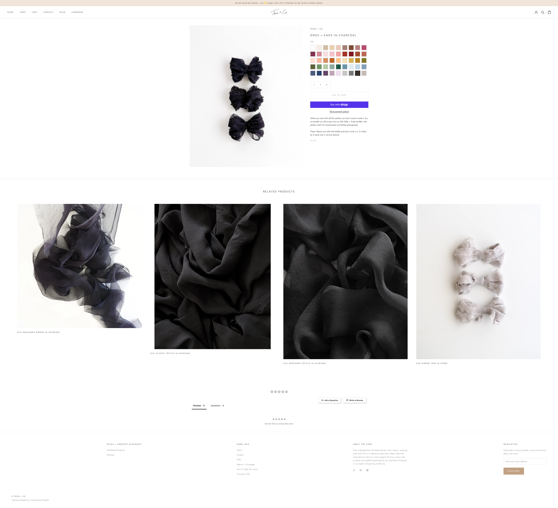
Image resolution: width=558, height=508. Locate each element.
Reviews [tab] (197, 405)
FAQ (239, 459)
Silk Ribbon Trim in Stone (432, 363)
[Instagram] (361, 470)
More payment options (339, 111)
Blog (63, 12)
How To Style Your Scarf (247, 469)
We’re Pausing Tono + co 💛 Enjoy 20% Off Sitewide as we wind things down (279, 3)
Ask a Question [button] (331, 400)
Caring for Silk (243, 474)
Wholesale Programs (116, 450)
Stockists (110, 454)
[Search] (542, 12)
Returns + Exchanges (246, 464)
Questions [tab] (215, 405)
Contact (48, 12)
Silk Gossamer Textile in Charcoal (304, 363)
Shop (23, 12)
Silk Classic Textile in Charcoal (170, 353)
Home (10, 12)
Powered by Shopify (40, 500)
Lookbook (77, 12)
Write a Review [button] (356, 400)
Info (34, 12)
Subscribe (514, 471)
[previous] (9, 283)
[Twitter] (323, 140)
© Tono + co (19, 496)
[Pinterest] (327, 140)
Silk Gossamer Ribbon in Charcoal (38, 332)
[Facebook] (319, 140)
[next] (549, 283)
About (239, 450)
